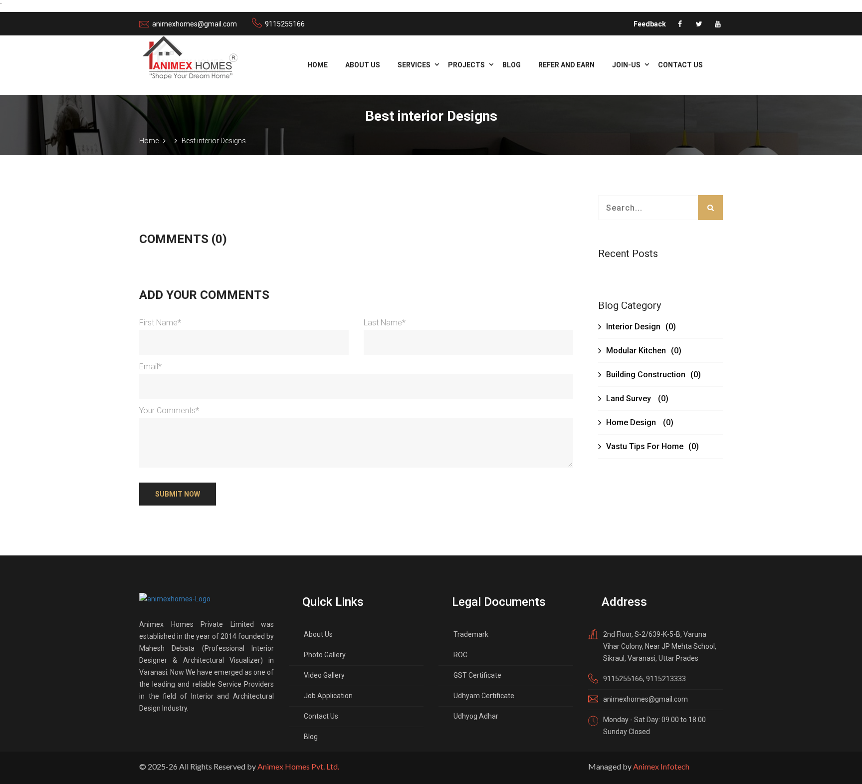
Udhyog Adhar (475, 716)
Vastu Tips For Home (652, 446)
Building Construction (653, 374)
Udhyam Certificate (483, 696)
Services (414, 65)
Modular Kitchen (643, 350)
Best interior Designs (214, 141)
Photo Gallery (325, 655)
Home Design (639, 422)
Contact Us (680, 65)
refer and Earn (566, 65)
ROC (460, 655)
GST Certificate (477, 675)
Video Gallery (324, 675)
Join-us (626, 65)
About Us (362, 65)
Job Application (328, 696)
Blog (511, 65)
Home (317, 65)
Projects (466, 65)
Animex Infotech (661, 766)
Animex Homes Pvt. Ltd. (298, 766)
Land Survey (637, 398)
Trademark (470, 634)
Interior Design (641, 326)
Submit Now (177, 494)
